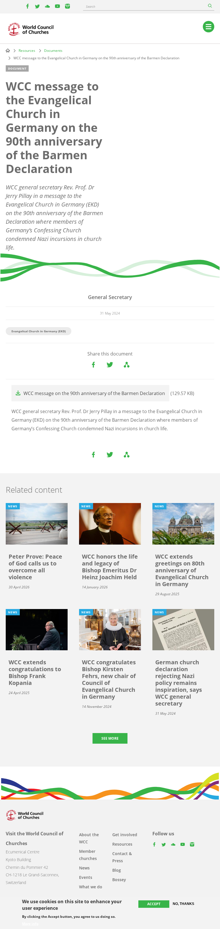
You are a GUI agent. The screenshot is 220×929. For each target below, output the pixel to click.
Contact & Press (122, 857)
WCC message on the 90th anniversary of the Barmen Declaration (94, 393)
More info (30, 924)
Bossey (119, 879)
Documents (53, 50)
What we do (90, 886)
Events (85, 877)
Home (8, 50)
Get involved (124, 834)
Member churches (88, 855)
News (84, 868)
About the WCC (89, 838)
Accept (153, 903)
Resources (27, 50)
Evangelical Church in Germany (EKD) (38, 331)
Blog (116, 870)
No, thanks (183, 904)
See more (110, 738)
